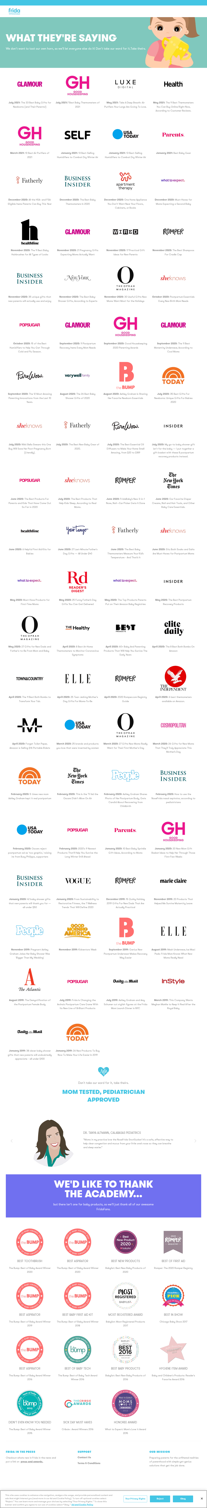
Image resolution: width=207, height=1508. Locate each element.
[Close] (201, 1498)
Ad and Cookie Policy (82, 1505)
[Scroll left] (11, 1141)
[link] (78, 84)
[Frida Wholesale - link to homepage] (14, 11)
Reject (160, 1499)
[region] (103, 1499)
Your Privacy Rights (135, 1499)
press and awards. (32, 1462)
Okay (183, 1499)
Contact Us (84, 1457)
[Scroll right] (195, 1141)
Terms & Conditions (89, 1463)
